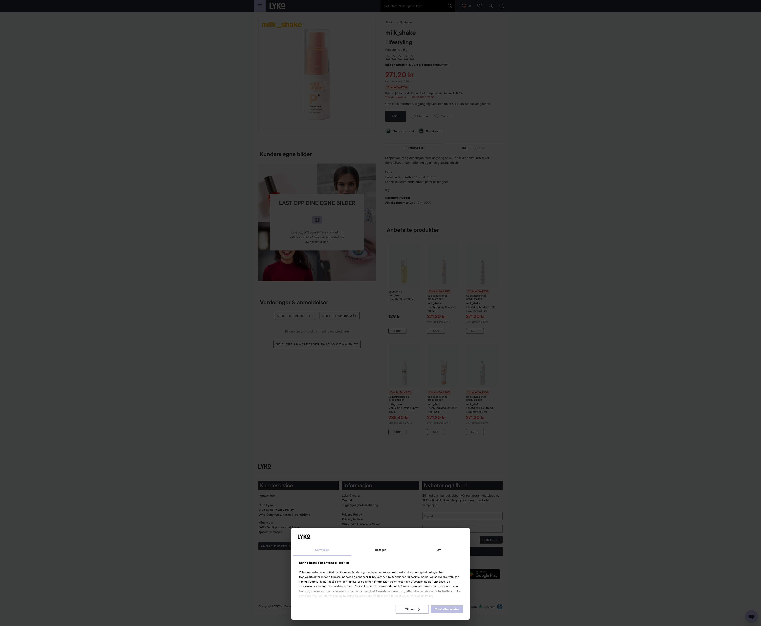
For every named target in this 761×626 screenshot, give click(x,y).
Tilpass (410, 609)
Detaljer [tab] (380, 550)
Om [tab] (439, 550)
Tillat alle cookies (447, 609)
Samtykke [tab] (322, 550)
